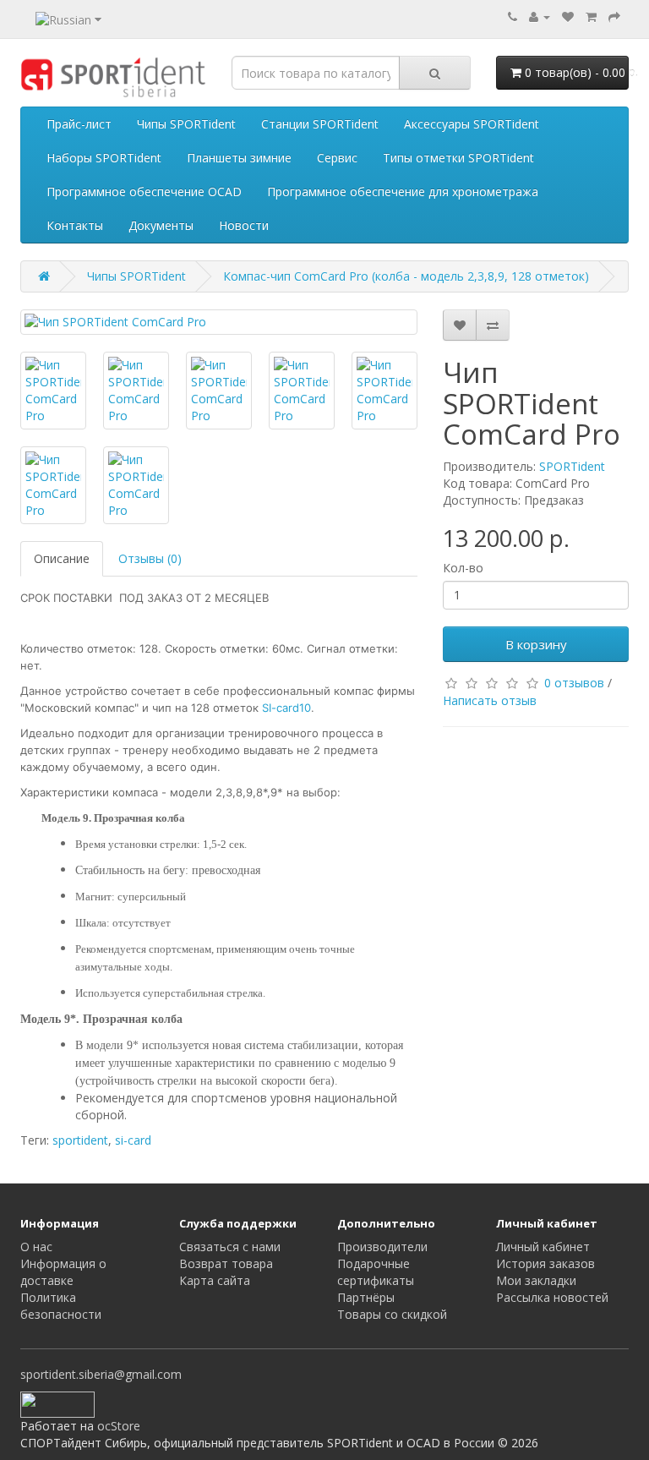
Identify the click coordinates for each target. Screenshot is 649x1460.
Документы (161, 225)
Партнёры (366, 1297)
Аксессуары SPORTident (471, 124)
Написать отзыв (490, 700)
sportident (80, 1140)
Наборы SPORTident (103, 158)
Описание (62, 558)
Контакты (74, 225)
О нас (36, 1247)
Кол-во (463, 568)
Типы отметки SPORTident (458, 158)
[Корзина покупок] (591, 16)
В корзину (536, 644)
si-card (133, 1140)
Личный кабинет (543, 1247)
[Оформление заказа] (614, 16)
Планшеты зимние (239, 158)
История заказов (545, 1263)
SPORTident (572, 466)
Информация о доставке (63, 1271)
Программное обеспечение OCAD (144, 191)
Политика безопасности (60, 1305)
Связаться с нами (230, 1247)
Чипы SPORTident (186, 124)
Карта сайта (214, 1280)
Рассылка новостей (552, 1297)
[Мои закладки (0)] (568, 16)
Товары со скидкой (392, 1314)
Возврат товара (226, 1263)
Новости (244, 225)
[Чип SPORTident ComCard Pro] (218, 322)
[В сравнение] (493, 325)
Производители (382, 1247)
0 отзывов (574, 683)
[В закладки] (460, 325)
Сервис (337, 158)
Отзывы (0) (150, 558)
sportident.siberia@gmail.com (101, 1374)
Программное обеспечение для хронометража (402, 191)
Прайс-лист (79, 124)
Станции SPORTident (320, 124)
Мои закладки (536, 1280)
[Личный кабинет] (539, 16)
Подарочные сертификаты (375, 1271)
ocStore (118, 1426)
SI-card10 (286, 707)
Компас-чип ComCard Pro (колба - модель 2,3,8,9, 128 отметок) (406, 276)
